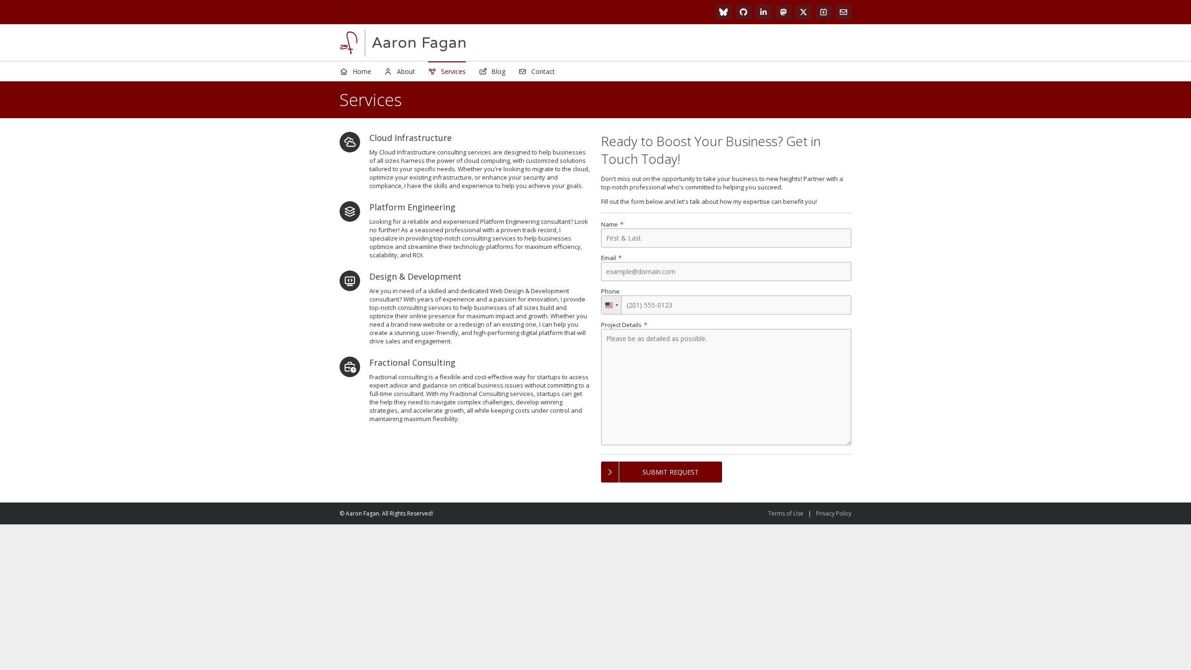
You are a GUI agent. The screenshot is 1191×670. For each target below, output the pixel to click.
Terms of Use (785, 513)
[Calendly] (823, 12)
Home (362, 71)
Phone (610, 291)
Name (609, 224)
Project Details (621, 325)
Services (453, 71)
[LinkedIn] (763, 12)
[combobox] (612, 305)
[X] (803, 12)
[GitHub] (743, 12)
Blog (498, 71)
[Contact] (843, 12)
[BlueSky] (723, 12)
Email (608, 258)
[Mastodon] (783, 12)
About (406, 71)
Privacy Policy (833, 513)
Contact (543, 71)
